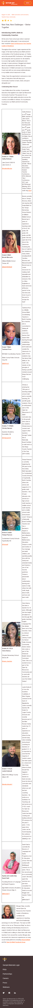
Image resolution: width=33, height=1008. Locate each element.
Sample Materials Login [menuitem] (11, 965)
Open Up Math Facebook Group (16, 942)
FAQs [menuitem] (5, 969)
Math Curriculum (16, 14)
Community (12, 17)
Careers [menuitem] (6, 978)
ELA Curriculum (25, 14)
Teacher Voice (5, 17)
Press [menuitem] (5, 983)
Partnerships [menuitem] (7, 974)
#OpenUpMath (26, 940)
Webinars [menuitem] (6, 987)
